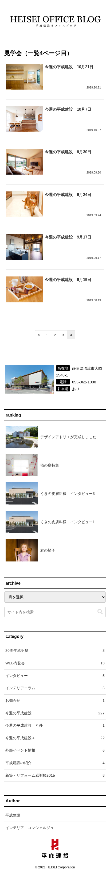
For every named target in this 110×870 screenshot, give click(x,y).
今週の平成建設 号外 (55, 725)
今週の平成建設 (55, 713)
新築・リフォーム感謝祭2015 (55, 775)
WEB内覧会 (55, 663)
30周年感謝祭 (55, 650)
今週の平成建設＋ (55, 738)
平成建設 (12, 815)
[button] (100, 612)
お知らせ (55, 700)
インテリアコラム (55, 688)
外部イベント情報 (55, 750)
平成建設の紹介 (55, 763)
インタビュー (55, 675)
